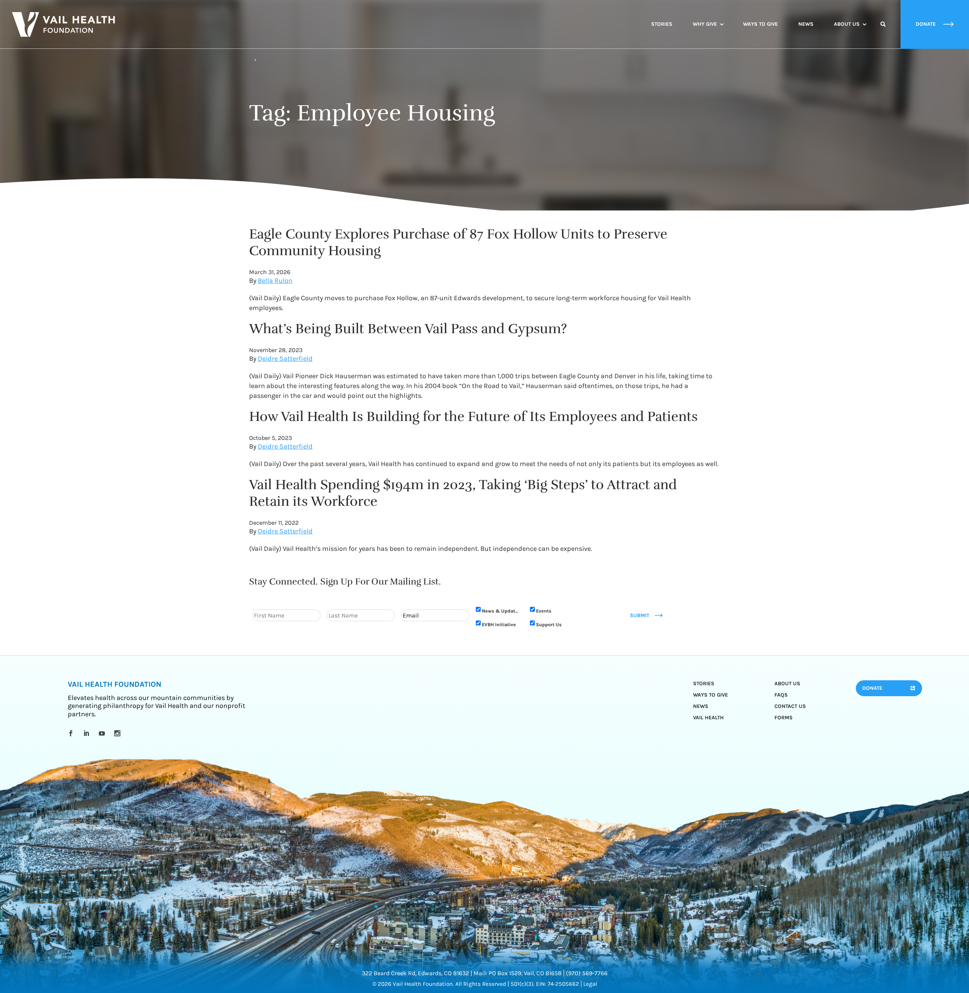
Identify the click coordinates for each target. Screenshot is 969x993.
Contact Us (790, 706)
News (805, 24)
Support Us (549, 624)
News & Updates (501, 611)
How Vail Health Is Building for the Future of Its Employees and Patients (473, 416)
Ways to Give (760, 24)
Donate (872, 688)
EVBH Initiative (499, 624)
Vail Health (708, 717)
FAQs (781, 695)
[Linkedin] (87, 733)
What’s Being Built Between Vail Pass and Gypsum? (408, 328)
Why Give (705, 24)
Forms (783, 717)
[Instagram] (118, 733)
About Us (847, 24)
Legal (590, 984)
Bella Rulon (275, 280)
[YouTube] (103, 733)
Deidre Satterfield (285, 358)
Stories (661, 24)
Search (883, 31)
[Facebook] (72, 733)
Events (543, 611)
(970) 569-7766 (587, 973)
